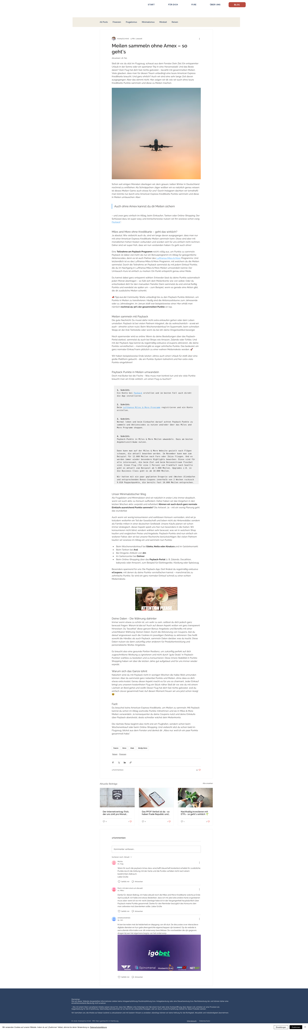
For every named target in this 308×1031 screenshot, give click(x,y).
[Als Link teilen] (130, 762)
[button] (173, 4)
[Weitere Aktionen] (199, 38)
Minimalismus (148, 22)
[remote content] (156, 739)
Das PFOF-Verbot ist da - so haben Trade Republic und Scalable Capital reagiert (156, 812)
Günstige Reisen (142, 748)
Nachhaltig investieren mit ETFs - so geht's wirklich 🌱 (194, 812)
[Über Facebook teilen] (113, 762)
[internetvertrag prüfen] (117, 797)
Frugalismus (131, 22)
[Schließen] (305, 1027)
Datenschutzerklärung (98, 1027)
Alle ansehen (208, 783)
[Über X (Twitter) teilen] (119, 762)
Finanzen (117, 22)
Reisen (175, 22)
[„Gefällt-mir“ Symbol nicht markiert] (119, 881)
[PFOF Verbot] (156, 797)
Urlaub (132, 748)
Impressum (191, 1021)
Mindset (163, 22)
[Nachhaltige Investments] (195, 797)
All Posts (104, 22)
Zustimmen (296, 1027)
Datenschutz (204, 1021)
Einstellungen (281, 1027)
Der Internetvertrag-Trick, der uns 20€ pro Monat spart (116, 812)
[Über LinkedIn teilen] (125, 762)
